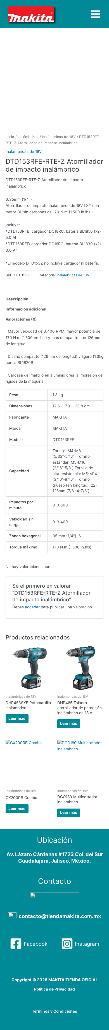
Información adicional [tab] (26, 309)
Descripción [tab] (17, 299)
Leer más (16, 718)
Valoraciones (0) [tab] (21, 319)
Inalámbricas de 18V (59, 137)
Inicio (10, 137)
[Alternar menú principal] (95, 14)
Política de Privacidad (54, 989)
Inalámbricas (28, 137)
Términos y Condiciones (54, 1011)
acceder (32, 607)
